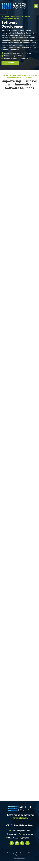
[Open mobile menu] (36, 6)
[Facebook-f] (12, 843)
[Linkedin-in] (22, 843)
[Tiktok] (27, 843)
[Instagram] (17, 843)
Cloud (16, 825)
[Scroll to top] (36, 858)
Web (7, 825)
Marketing (23, 825)
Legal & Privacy (19, 858)
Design (30, 825)
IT (11, 825)
